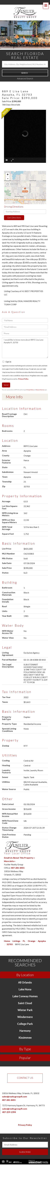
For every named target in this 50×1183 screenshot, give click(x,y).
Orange (31, 941)
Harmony (25, 1030)
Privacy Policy (23, 379)
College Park (25, 1023)
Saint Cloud (25, 1003)
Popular (25, 1058)
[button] (25, 73)
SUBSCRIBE (25, 1152)
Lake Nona (25, 989)
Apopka (42, 941)
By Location (25, 975)
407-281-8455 (18, 867)
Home (7, 941)
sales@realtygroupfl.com (14, 1096)
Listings (16, 941)
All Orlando (25, 982)
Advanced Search (25, 78)
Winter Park (25, 1010)
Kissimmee (25, 1037)
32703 (10, 944)
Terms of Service (40, 389)
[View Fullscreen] (8, 184)
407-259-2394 (9, 1112)
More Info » (9, 861)
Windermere (25, 1016)
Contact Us (25, 1077)
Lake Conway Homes (25, 996)
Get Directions (14, 217)
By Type (25, 1049)
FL (24, 941)
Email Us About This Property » (19, 857)
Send (6, 385)
